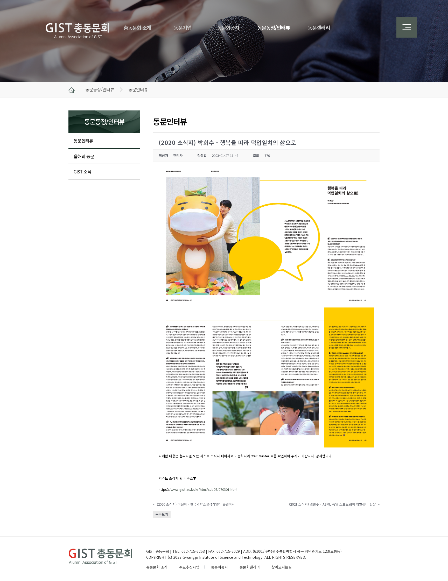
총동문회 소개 (156, 567)
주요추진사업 (189, 567)
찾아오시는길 (281, 567)
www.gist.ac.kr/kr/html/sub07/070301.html (204, 489)
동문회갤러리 (250, 567)
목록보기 (162, 514)
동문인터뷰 (83, 140)
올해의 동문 (84, 156)
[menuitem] (137, 24)
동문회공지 (219, 567)
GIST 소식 (82, 171)
